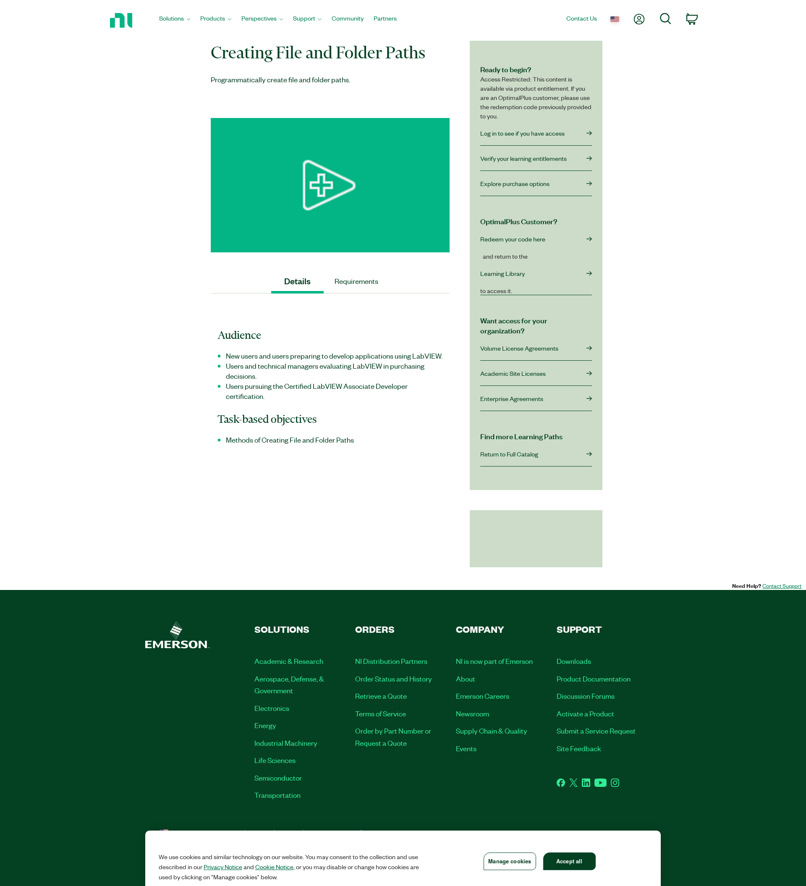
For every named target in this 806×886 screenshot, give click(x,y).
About (465, 678)
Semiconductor (278, 777)
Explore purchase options (515, 183)
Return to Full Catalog (509, 454)
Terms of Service (380, 713)
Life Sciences (275, 760)
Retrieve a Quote (381, 695)
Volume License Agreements (519, 348)
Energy (265, 725)
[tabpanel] (330, 391)
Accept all (569, 861)
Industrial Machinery (285, 742)
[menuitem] (174, 20)
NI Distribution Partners (391, 661)
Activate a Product (585, 713)
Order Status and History (393, 678)
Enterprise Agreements (511, 398)
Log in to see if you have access (522, 133)
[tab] (297, 281)
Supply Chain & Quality (491, 730)
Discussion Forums (586, 695)
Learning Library (502, 273)
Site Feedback (579, 748)
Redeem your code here (512, 239)
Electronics (271, 708)
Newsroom (472, 713)
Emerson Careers (482, 695)
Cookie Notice (274, 866)
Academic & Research (288, 661)
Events (466, 748)
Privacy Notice (223, 866)
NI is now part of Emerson (494, 661)
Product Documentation (594, 678)
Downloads (574, 661)
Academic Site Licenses (513, 373)
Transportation (277, 794)
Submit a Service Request (596, 730)
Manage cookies (509, 861)
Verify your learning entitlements (523, 158)
